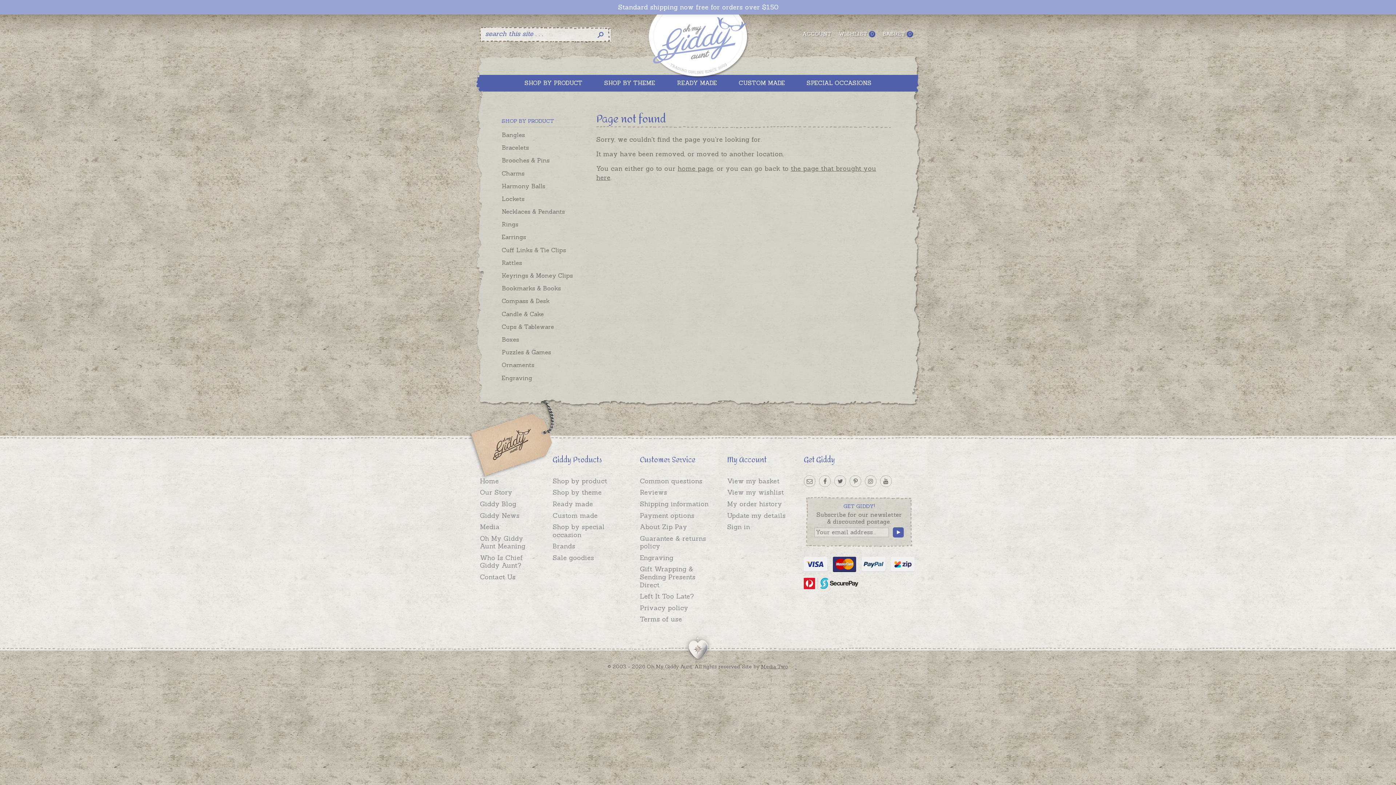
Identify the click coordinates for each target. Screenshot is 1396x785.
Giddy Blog (498, 504)
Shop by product (580, 481)
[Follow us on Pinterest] (855, 481)
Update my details (756, 515)
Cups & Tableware (528, 326)
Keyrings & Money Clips (537, 275)
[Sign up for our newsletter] (809, 481)
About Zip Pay (663, 527)
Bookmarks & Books (531, 288)
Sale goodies (573, 557)
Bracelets (515, 147)
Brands (564, 546)
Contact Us (498, 577)
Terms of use (661, 619)
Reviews (653, 492)
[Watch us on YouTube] (886, 481)
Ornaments (518, 365)
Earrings (514, 237)
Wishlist (856, 34)
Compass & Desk (526, 301)
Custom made (575, 515)
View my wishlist (755, 492)
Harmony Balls (523, 186)
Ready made (573, 504)
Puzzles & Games (526, 352)
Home (489, 481)
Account (816, 34)
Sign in (738, 527)
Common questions (671, 481)
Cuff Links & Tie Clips (534, 250)
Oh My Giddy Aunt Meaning (502, 542)
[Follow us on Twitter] (840, 481)
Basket (897, 34)
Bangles (513, 134)
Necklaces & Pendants (533, 211)
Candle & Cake (523, 314)
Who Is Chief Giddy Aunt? (501, 561)
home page (695, 168)
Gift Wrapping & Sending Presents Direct (667, 577)
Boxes (510, 339)
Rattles (512, 262)
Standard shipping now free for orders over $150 (698, 7)
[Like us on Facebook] (825, 481)
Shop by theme (577, 492)
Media (490, 527)
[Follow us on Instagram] (870, 481)
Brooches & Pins (526, 160)
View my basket (753, 481)
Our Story (496, 492)
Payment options (667, 515)
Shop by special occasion (579, 531)
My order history (754, 504)
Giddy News (500, 515)
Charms (513, 173)
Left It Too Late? (667, 596)
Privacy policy (664, 608)
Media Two (774, 666)
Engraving (517, 378)
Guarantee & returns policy (673, 542)
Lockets (513, 198)
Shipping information (674, 504)
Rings (510, 224)
